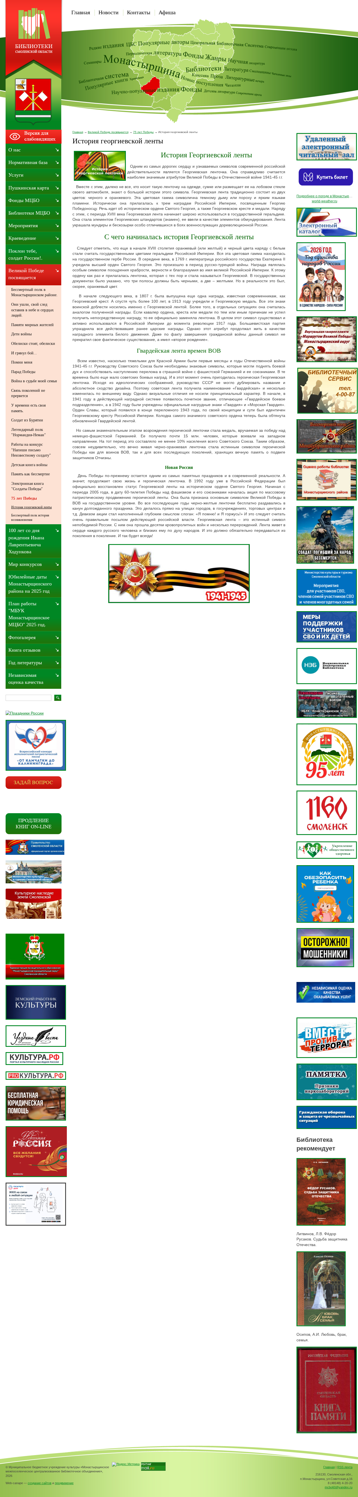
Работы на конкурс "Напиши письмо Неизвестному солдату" (31, 449)
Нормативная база (28, 162)
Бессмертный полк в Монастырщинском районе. (34, 292)
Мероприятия (23, 225)
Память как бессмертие (30, 474)
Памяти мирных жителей (32, 325)
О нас (14, 150)
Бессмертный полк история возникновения (30, 517)
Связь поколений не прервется (28, 393)
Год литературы (25, 662)
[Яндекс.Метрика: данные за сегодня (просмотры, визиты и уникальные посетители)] (126, 1464)
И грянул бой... (24, 353)
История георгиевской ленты (31, 507)
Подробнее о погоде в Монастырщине (327, 196)
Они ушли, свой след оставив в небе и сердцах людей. (32, 309)
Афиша (167, 12)
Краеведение (22, 238)
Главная (80, 12)
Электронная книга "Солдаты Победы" (27, 486)
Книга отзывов (24, 650)
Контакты (138, 12)
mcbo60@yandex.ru (338, 1487)
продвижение (64, 1483)
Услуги (15, 175)
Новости (108, 12)
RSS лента (344, 1467)
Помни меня (21, 362)
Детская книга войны (29, 465)
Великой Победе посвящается (108, 132)
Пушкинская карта (28, 188)
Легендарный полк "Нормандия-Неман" (28, 432)
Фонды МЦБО (23, 200)
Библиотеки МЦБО (29, 213)
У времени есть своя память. (28, 408)
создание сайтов (39, 1483)
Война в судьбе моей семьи (34, 381)
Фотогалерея (22, 637)
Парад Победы (23, 372)
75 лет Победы (143, 132)
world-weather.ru (324, 201)
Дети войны (21, 334)
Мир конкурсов (25, 564)
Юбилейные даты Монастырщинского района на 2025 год (30, 584)
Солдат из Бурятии (27, 420)
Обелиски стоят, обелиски (33, 343)
